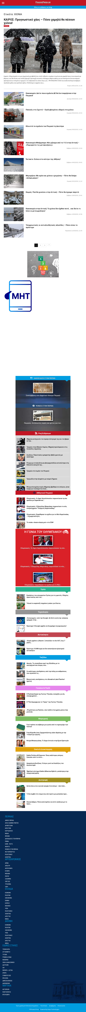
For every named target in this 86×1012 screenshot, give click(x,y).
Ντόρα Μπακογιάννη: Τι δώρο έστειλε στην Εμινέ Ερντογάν (48, 740)
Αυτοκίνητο (43, 635)
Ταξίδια (43, 657)
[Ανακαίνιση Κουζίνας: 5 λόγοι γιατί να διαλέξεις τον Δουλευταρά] (21, 765)
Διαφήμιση (52, 1006)
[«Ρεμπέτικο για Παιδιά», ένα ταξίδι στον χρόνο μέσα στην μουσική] (21, 712)
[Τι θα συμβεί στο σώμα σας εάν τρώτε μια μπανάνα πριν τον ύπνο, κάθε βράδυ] (21, 796)
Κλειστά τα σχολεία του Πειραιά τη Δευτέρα (45, 126)
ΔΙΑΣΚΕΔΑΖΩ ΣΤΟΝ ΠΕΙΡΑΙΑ (44, 378)
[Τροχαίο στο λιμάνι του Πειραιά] (21, 473)
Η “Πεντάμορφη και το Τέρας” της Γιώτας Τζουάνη (44, 702)
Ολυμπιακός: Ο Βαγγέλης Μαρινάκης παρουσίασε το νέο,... (43, 567)
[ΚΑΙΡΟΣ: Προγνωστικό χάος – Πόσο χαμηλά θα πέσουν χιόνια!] (43, 51)
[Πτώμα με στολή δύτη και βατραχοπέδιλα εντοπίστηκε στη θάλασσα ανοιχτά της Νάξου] (21, 465)
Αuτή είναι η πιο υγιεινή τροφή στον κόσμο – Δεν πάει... (46, 786)
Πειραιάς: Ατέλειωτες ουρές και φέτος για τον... (43, 423)
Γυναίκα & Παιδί (43, 688)
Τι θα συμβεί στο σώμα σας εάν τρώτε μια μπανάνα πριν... (47, 794)
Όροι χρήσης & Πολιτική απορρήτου (27, 1006)
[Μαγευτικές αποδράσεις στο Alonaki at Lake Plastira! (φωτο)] (21, 681)
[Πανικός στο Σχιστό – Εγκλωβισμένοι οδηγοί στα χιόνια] (14, 115)
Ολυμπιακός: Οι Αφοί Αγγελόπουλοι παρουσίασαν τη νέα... (43, 548)
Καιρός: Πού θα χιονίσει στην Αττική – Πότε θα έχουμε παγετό (52, 192)
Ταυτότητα (43, 1006)
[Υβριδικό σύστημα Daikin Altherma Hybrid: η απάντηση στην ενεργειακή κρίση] (21, 773)
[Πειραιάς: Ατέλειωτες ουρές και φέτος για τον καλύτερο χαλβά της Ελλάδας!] (43, 415)
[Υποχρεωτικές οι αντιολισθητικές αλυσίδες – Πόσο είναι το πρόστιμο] (14, 231)
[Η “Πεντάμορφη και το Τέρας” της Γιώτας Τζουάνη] (21, 704)
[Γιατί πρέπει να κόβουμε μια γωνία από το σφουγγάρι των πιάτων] (21, 727)
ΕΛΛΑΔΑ (6, 26)
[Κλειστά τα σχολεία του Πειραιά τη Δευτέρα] (14, 132)
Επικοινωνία (61, 1006)
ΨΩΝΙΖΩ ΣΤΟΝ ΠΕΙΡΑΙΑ (44, 406)
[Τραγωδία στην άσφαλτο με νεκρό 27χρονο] (21, 481)
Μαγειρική (43, 719)
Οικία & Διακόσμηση (43, 749)
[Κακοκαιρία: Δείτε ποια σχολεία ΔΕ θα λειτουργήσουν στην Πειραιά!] (14, 99)
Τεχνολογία (43, 612)
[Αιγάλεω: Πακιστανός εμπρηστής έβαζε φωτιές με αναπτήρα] (21, 457)
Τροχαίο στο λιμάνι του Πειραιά (38, 471)
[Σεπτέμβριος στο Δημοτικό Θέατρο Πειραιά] (43, 388)
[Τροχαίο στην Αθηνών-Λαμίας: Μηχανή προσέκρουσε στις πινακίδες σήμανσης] (21, 449)
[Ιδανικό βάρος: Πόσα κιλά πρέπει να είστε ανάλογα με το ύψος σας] (21, 804)
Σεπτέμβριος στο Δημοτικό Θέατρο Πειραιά (43, 396)
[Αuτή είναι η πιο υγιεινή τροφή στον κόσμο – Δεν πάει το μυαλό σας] (21, 788)
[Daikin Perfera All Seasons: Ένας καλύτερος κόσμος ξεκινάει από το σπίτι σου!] (21, 757)
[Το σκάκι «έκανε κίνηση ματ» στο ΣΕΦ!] (21, 524)
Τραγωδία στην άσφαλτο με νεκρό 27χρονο (42, 479)
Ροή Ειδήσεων (44, 433)
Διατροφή (43, 780)
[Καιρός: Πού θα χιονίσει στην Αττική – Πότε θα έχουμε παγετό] (14, 198)
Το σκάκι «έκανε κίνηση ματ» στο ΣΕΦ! (40, 522)
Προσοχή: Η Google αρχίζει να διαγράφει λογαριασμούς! (46, 626)
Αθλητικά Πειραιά (45, 493)
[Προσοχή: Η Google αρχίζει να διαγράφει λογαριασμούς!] (21, 628)
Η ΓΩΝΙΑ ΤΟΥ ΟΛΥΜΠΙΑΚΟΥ (43, 531)
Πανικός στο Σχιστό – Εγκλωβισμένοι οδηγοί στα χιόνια (49, 110)
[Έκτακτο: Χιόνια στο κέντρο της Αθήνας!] (14, 165)
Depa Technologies (53, 1009)
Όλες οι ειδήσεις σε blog (43, 7)
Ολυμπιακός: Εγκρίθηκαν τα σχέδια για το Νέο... (43, 585)
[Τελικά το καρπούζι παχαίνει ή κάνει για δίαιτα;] (21, 605)
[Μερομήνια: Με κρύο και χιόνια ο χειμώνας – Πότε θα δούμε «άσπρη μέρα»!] (14, 181)
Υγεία (43, 589)
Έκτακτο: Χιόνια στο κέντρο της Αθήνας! (43, 159)
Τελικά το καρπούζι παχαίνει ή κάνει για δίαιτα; (44, 603)
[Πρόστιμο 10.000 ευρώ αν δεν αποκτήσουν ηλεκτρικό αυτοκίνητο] (21, 651)
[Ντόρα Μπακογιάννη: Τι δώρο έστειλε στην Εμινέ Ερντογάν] (21, 743)
